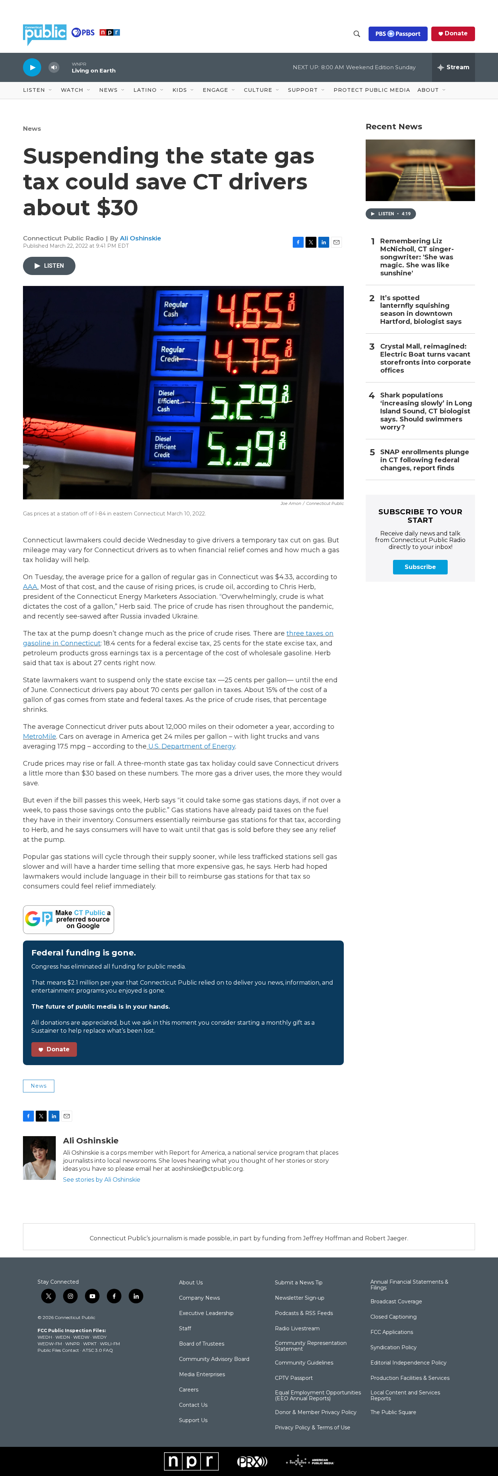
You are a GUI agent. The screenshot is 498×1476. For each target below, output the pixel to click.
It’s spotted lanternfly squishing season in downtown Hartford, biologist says (421, 310)
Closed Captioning (393, 1317)
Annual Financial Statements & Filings (409, 1285)
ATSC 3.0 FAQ (97, 1350)
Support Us (193, 1421)
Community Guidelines (304, 1363)
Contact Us (193, 1405)
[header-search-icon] (357, 34)
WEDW (81, 1337)
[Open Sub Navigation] (51, 90)
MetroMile (39, 737)
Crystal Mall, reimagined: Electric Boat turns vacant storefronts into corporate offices (425, 358)
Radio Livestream (297, 1329)
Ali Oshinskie (140, 238)
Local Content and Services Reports (405, 1396)
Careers (188, 1390)
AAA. (31, 587)
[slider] (66, 67)
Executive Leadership (206, 1313)
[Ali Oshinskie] (39, 1158)
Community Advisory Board (214, 1359)
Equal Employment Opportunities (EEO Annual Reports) (318, 1396)
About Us (191, 1283)
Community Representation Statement (311, 1346)
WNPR (72, 1343)
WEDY (99, 1337)
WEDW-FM (50, 1343)
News (32, 128)
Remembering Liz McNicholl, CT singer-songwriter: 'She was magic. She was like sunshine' (417, 257)
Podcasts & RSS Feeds (304, 1313)
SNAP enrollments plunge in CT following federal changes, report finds (424, 460)
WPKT (90, 1343)
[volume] (54, 67)
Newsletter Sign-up (299, 1298)
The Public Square (393, 1413)
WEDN (62, 1337)
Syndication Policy (393, 1348)
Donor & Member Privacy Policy (316, 1413)
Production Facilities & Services (410, 1378)
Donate (456, 33)
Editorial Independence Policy (408, 1363)
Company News (199, 1298)
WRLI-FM (110, 1343)
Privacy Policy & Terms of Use (312, 1428)
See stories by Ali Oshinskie (101, 1179)
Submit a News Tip (299, 1283)
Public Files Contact (58, 1350)
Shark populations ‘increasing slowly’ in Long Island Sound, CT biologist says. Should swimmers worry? (426, 411)
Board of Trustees (201, 1344)
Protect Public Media (372, 90)
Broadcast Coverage (396, 1302)
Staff (185, 1329)
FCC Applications (391, 1332)
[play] (32, 67)
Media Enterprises (202, 1375)
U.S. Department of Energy (191, 746)
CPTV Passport (294, 1378)
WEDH (45, 1337)
